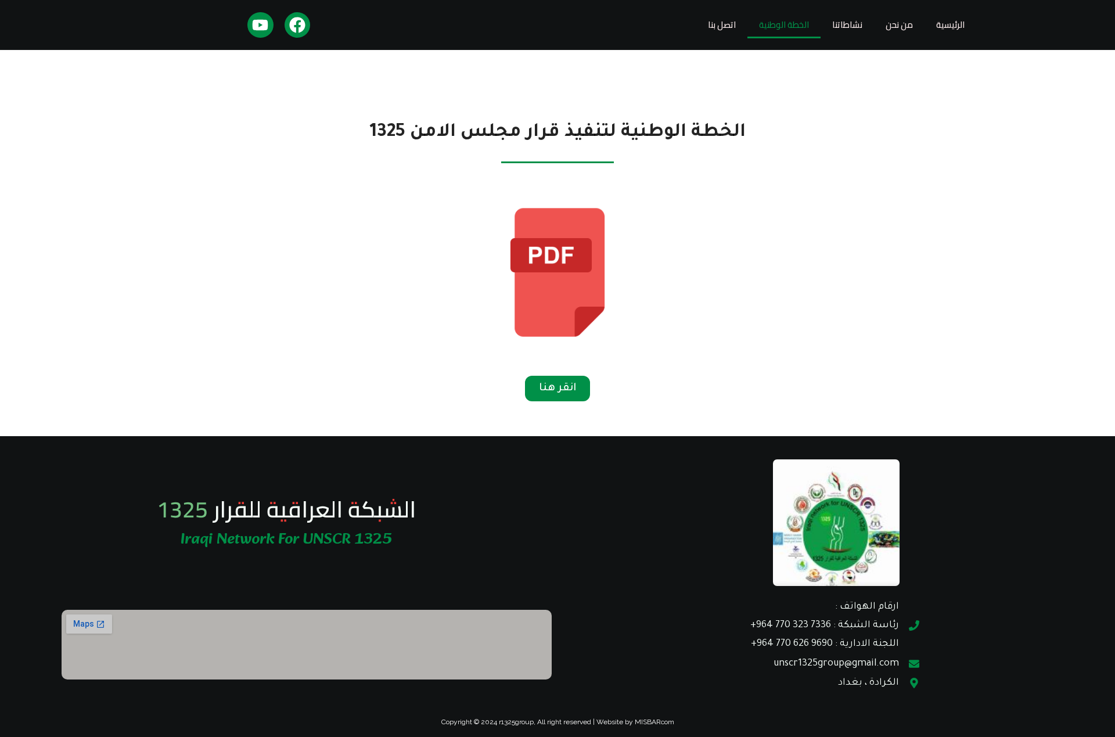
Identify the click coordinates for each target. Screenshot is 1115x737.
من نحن (899, 24)
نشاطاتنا (847, 24)
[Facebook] (298, 25)
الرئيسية (950, 24)
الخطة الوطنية (784, 24)
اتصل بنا (722, 24)
